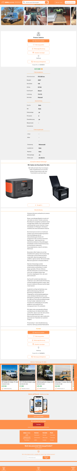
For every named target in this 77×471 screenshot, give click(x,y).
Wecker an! (46, 457)
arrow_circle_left (4, 469)
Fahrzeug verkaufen (70, 2)
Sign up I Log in (59, 2)
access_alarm (38, 451)
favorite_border (38, 469)
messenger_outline (73, 469)
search (24, 2)
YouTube (38, 424)
